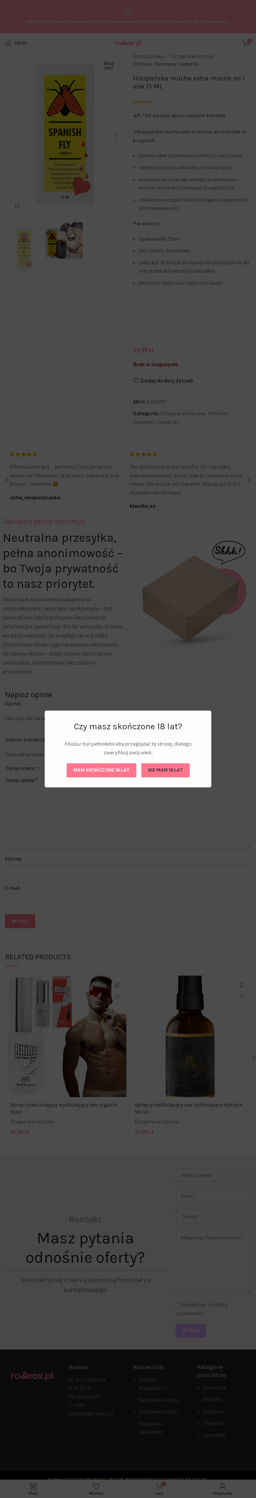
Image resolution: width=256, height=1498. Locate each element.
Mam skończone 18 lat (101, 770)
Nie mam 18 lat (165, 770)
